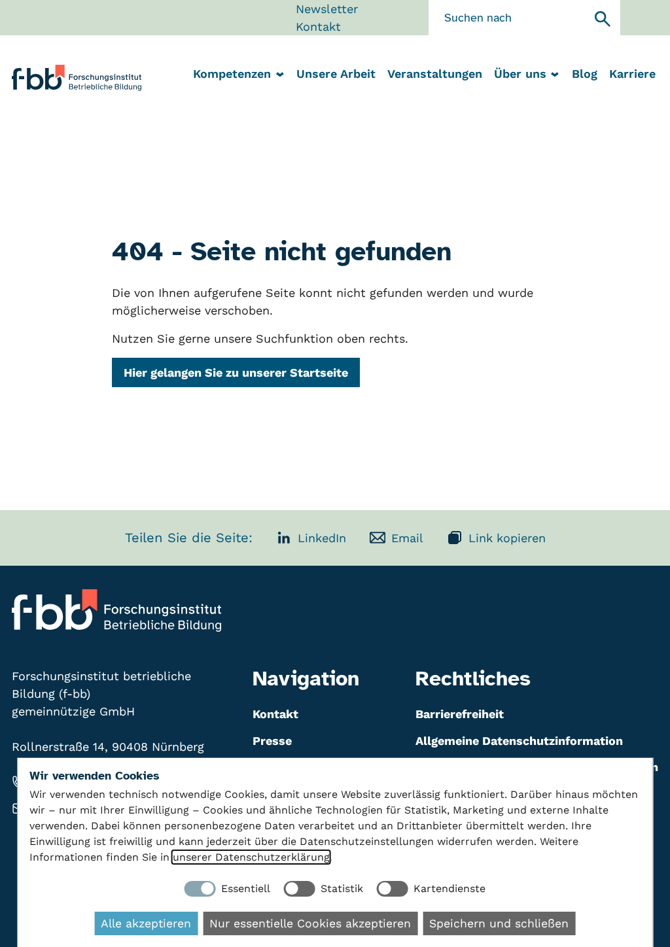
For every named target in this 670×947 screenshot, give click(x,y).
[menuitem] (335, 75)
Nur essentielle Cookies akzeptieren (310, 923)
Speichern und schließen (499, 923)
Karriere (632, 73)
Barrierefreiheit (459, 714)
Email (407, 538)
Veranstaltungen (434, 73)
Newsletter (327, 9)
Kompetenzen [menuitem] (232, 73)
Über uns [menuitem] (520, 73)
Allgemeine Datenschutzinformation (519, 741)
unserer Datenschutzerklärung (251, 857)
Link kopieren (507, 538)
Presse (272, 741)
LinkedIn (322, 538)
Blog (584, 73)
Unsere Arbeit (336, 73)
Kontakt (318, 26)
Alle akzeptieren (146, 923)
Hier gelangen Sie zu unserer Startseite (236, 372)
